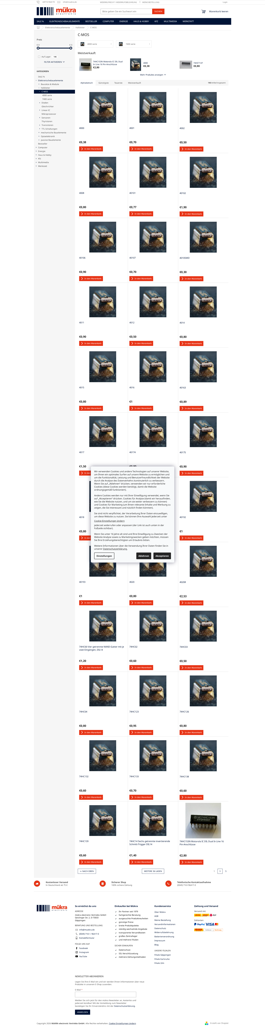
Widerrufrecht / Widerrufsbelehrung (118, 2)
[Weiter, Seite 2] (220, 871)
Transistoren (47, 125)
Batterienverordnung (164, 936)
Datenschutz (160, 928)
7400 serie (47, 99)
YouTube (83, 956)
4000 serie (47, 95)
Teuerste (118, 82)
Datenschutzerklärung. (115, 548)
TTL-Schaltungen (49, 128)
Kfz (39, 158)
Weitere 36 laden (153, 871)
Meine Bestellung (150, 2)
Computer (42, 147)
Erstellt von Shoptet (219, 1023)
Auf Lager (49, 56)
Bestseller (42, 143)
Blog (156, 944)
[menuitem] (40, 21)
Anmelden (82, 1012)
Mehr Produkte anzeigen (151, 74)
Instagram (84, 952)
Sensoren (46, 117)
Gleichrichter (48, 106)
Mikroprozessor (49, 114)
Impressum (159, 940)
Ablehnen (143, 555)
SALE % (41, 76)
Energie (41, 151)
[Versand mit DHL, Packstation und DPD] (205, 915)
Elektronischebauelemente (50, 80)
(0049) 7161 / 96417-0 (89, 934)
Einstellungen (104, 555)
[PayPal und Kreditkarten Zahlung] (208, 927)
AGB (156, 916)
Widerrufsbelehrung (164, 932)
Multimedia (43, 162)
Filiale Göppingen (162, 955)
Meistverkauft (134, 82)
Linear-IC (46, 110)
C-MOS (45, 91)
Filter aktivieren (53, 62)
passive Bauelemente (51, 140)
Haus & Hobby (44, 155)
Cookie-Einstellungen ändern (109, 520)
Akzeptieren (162, 555)
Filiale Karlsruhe (162, 959)
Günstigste (103, 82)
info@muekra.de (87, 929)
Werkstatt (42, 166)
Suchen (158, 11)
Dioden (45, 102)
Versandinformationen (164, 924)
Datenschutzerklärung (124, 1006)
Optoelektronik (48, 136)
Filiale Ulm (159, 963)
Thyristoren (47, 121)
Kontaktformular (86, 938)
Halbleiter (45, 87)
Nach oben (88, 871)
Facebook (83, 948)
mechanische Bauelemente (53, 132)
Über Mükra (160, 912)
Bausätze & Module (50, 84)
